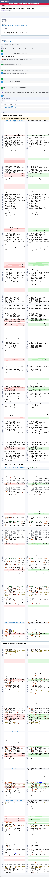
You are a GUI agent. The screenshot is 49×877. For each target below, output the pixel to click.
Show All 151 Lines (15, 646)
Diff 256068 (17, 81)
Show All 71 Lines (14, 800)
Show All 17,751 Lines (16, 120)
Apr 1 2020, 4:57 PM (18, 44)
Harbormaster (5, 51)
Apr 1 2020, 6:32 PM (30, 51)
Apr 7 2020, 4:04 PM (23, 73)
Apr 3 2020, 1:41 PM (19, 64)
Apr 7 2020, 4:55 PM (30, 79)
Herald (4, 46)
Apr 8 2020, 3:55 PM (38, 90)
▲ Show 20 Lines (7, 462)
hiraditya (25, 48)
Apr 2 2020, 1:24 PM (23, 53)
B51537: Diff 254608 (21, 59)
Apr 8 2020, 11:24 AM (31, 87)
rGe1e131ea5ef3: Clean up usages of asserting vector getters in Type (14, 25)
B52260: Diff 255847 (22, 79)
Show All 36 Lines (14, 303)
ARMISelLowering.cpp (9, 106)
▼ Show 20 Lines (22, 467)
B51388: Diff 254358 (22, 51)
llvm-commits (16, 48)
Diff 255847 (17, 73)
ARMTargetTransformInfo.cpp (10, 107)
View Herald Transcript (24, 46)
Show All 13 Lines (14, 403)
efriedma (5, 21)
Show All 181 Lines (14, 462)
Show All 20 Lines (14, 768)
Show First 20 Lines (8, 120)
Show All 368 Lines (14, 873)
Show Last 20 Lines (21, 462)
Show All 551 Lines (14, 622)
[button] (48, 1)
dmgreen (21, 48)
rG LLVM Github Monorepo (7, 41)
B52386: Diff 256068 (22, 87)
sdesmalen (6, 22)
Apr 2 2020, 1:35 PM (28, 59)
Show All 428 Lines (15, 467)
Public (9, 10)
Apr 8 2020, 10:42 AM (24, 81)
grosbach (5, 20)
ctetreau (7, 13)
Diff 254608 (17, 53)
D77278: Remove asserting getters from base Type (25, 90)
